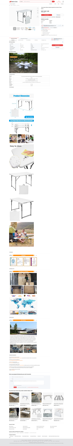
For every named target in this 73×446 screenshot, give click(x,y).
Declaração (25, 440)
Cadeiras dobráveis (25, 426)
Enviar (15, 387)
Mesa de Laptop (52, 427)
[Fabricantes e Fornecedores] (13, 1)
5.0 (54, 39)
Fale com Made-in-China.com (41, 440)
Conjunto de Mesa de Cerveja (39, 427)
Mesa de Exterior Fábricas (18, 436)
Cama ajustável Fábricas (33, 436)
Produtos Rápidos (46, 440)
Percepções (50, 440)
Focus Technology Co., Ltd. (35, 442)
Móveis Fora (14, 5)
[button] (47, 40)
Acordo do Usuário (29, 440)
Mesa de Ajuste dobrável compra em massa (54, 436)
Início (9, 5)
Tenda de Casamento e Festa (12, 427)
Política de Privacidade (34, 440)
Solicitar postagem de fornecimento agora (33, 387)
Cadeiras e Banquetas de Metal (26, 427)
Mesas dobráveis (11, 426)
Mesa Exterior (18, 5)
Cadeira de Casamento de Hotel (40, 426)
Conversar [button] (57, 47)
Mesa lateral (39, 436)
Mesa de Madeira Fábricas (25, 436)
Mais (9, 437)
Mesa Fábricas (11, 436)
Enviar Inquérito (57, 45)
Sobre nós (23, 440)
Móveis (12, 5)
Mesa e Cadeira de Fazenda (53, 426)
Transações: (53, 27)
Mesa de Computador (44, 436)
